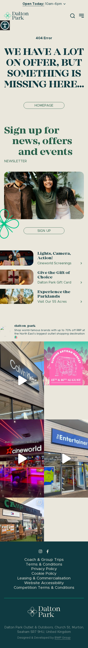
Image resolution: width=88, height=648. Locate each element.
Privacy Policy (44, 568)
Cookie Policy (44, 573)
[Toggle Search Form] (72, 16)
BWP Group (63, 637)
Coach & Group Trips (44, 559)
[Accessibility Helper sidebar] (5, 25)
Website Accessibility (44, 582)
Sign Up (44, 231)
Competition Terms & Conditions (44, 587)
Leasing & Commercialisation (44, 578)
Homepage (44, 105)
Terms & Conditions (44, 564)
